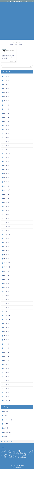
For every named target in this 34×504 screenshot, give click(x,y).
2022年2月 (6, 222)
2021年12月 (6, 226)
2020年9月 (6, 275)
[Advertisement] (17, 21)
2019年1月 (6, 352)
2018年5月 (6, 384)
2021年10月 (6, 234)
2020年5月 (6, 291)
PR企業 (5, 411)
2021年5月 (6, 250)
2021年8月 (6, 242)
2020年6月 (6, 287)
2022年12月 (6, 190)
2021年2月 (6, 259)
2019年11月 (6, 315)
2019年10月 (6, 319)
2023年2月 (6, 182)
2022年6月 (6, 206)
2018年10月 (6, 364)
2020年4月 (6, 295)
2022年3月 (6, 218)
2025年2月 (6, 105)
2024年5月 (6, 133)
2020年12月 (6, 263)
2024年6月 (6, 129)
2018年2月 (6, 396)
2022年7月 (6, 202)
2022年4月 (6, 214)
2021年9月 (6, 238)
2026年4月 (6, 80)
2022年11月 (6, 194)
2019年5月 (6, 336)
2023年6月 (6, 169)
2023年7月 (6, 165)
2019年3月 (6, 344)
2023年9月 (6, 157)
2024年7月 (6, 125)
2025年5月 (6, 97)
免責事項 (23, 465)
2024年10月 (6, 113)
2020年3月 (6, 299)
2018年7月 (6, 376)
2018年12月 (6, 356)
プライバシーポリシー (14, 465)
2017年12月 (6, 400)
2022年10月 (6, 198)
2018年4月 (6, 388)
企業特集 (5, 428)
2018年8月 (6, 372)
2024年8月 (6, 121)
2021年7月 (6, 246)
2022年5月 (6, 210)
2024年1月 (6, 145)
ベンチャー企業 (7, 420)
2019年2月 (6, 348)
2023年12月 (6, 149)
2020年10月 (6, 271)
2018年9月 (6, 368)
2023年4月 (6, 174)
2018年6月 (6, 380)
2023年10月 (6, 153)
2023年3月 (6, 178)
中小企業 (5, 424)
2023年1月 (6, 186)
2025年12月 (6, 84)
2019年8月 (6, 323)
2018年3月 (6, 392)
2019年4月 (6, 340)
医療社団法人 (7, 432)
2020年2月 (6, 303)
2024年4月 (6, 137)
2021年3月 (6, 255)
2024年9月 (6, 117)
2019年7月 (6, 327)
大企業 (5, 436)
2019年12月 (6, 311)
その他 (5, 415)
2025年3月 (6, 101)
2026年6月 (6, 76)
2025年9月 (6, 88)
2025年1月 (6, 109)
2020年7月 (6, 283)
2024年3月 (6, 141)
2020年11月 (6, 267)
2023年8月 (6, 161)
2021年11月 (6, 230)
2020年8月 (6, 279)
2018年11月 (6, 360)
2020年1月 (6, 307)
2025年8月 (6, 93)
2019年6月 (6, 332)
